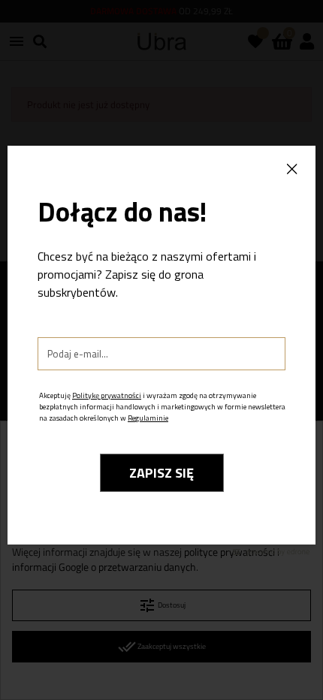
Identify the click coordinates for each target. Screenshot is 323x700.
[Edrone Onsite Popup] (161, 350)
